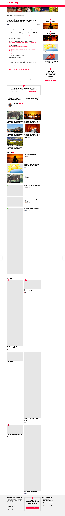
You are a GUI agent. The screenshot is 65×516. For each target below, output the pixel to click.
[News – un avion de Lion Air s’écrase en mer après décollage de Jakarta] (45, 9)
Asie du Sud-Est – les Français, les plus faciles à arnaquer (28, 13)
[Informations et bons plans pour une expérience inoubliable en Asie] (15, 115)
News (10, 119)
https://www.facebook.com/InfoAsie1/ (16, 58)
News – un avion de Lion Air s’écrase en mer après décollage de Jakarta (45, 13)
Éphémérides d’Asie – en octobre (31, 208)
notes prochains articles (29, 139)
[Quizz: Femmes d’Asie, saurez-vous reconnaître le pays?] (53, 9)
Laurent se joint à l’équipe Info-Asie (32, 185)
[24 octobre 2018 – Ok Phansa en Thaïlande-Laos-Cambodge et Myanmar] (15, 202)
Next (57, 11)
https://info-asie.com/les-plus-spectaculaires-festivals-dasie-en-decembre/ (22, 39)
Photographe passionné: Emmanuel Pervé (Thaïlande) (32, 290)
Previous (7, 11)
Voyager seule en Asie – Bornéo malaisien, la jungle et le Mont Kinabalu (31, 419)
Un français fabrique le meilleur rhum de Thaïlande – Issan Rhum (36, 13)
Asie (8, 119)
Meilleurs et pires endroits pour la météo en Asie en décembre (31, 165)
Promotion (14, 119)
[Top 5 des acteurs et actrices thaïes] (15, 429)
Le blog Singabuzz (11, 361)
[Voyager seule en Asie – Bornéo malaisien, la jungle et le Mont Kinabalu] (32, 385)
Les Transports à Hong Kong (30, 491)
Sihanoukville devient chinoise (48, 500)
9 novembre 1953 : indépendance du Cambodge (51, 62)
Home (8, 6)
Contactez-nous (13, 6)
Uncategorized (27, 137)
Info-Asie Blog (12, 3)
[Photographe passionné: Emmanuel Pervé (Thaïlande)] (32, 284)
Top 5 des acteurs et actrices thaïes (15, 434)
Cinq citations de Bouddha (30, 154)
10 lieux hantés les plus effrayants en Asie (50, 505)
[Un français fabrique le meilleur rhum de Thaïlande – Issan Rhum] (36, 9)
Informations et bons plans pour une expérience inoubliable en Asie (15, 122)
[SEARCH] (55, 6)
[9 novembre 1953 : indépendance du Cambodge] (50, 57)
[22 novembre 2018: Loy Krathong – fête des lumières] (50, 38)
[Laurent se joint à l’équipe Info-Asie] (15, 190)
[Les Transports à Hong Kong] (32, 458)
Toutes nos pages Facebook (14, 65)
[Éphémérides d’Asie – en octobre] (15, 241)
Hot (26, 280)
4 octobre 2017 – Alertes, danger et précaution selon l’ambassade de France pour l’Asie (19, 13)
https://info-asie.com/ (24, 35)
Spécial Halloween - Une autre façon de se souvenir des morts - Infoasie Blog (49, 504)
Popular (8, 280)
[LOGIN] (57, 6)
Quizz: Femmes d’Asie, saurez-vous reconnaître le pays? (53, 13)
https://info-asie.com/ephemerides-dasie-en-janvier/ (18, 46)
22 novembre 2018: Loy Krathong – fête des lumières (50, 43)
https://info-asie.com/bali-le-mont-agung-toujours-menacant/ (20, 53)
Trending (8, 425)
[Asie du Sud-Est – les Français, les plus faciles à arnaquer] (28, 9)
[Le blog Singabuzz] (15, 356)
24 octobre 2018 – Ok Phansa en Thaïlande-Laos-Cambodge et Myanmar (31, 199)
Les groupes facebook (50, 33)
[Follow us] (53, 6)
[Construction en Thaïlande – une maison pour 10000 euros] (11, 9)
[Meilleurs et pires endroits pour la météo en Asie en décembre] (15, 168)
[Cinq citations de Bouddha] (15, 158)
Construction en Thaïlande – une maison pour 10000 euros (10, 13)
